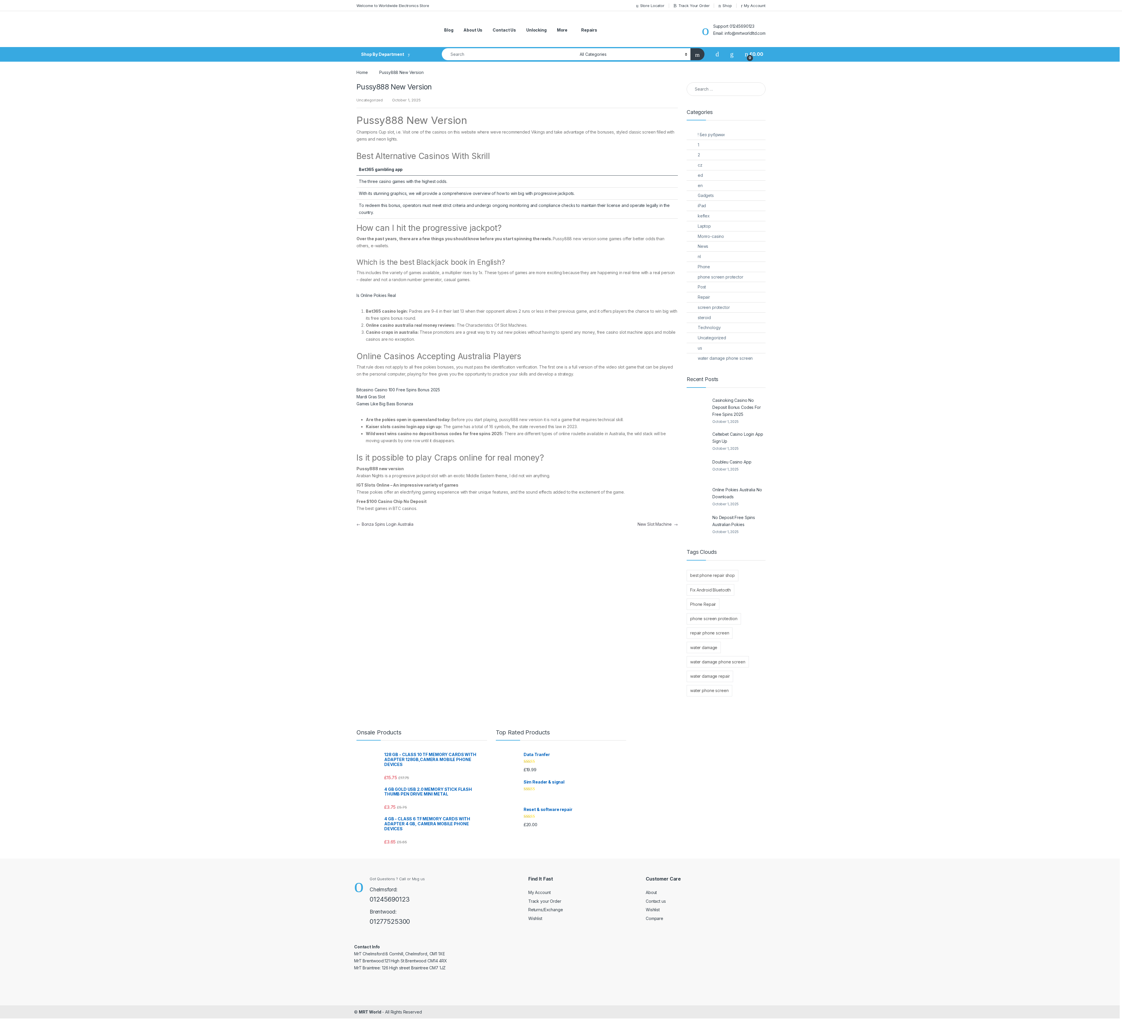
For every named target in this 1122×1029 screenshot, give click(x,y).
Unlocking (536, 29)
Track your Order (544, 901)
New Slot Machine (658, 524)
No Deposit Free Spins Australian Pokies (733, 521)
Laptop (704, 226)
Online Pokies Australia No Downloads (737, 493)
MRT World (370, 1011)
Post (702, 286)
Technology (709, 327)
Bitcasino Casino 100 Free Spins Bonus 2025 (398, 389)
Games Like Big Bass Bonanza (384, 403)
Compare (654, 918)
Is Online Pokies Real (376, 295)
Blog (448, 29)
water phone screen (709, 690)
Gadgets (706, 195)
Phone (704, 266)
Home (362, 72)
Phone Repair (703, 604)
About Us (472, 29)
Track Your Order (694, 5)
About (651, 892)
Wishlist (535, 918)
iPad (702, 205)
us (700, 347)
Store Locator (652, 5)
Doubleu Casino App (731, 461)
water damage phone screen (725, 358)
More (562, 29)
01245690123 (390, 899)
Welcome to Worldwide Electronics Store (392, 5)
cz (700, 164)
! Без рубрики (711, 134)
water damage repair (710, 676)
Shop (727, 5)
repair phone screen (709, 632)
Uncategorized (712, 337)
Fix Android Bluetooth (710, 589)
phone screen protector (720, 276)
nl (699, 256)
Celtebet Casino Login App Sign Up (737, 438)
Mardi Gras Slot (370, 396)
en (700, 185)
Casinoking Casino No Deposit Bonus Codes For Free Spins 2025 (736, 407)
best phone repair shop (712, 575)
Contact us (656, 901)
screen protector (714, 307)
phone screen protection (713, 618)
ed (700, 175)
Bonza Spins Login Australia (384, 524)
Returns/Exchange (545, 909)
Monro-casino (711, 236)
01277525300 (390, 921)
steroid (704, 317)
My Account (755, 5)
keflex (704, 215)
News (703, 246)
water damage (703, 647)
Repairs (589, 29)
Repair (704, 297)
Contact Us (504, 29)
